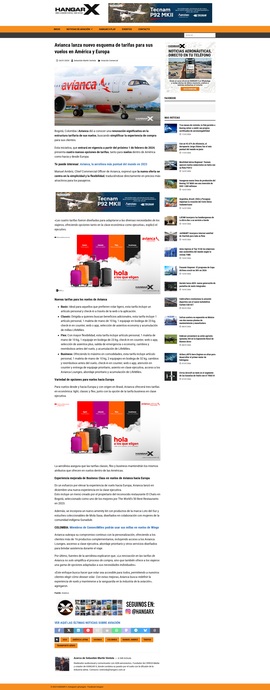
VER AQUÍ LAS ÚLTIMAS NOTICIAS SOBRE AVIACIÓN (87, 623)
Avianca (98, 640)
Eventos (127, 29)
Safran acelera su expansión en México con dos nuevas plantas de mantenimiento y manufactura (196, 320)
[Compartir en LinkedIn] (78, 630)
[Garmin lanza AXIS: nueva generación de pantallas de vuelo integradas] (171, 286)
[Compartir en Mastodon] (126, 630)
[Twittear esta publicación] (69, 630)
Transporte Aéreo (66, 646)
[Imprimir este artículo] (107, 630)
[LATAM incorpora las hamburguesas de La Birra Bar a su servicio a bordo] (171, 220)
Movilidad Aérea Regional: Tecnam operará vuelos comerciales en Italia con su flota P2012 (197, 165)
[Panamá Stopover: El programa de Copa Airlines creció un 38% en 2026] (171, 270)
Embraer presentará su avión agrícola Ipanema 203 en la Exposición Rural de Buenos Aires (196, 339)
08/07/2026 (186, 327)
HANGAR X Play (107, 29)
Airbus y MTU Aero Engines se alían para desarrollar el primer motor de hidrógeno (197, 357)
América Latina (80, 640)
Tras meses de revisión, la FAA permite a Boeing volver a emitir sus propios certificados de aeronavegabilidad (197, 128)
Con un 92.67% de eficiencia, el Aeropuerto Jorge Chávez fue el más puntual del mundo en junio (195, 146)
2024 (65, 640)
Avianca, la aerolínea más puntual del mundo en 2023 (113, 164)
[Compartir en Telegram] (135, 630)
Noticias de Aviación (78, 29)
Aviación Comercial (109, 60)
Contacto (144, 29)
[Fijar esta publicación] (88, 630)
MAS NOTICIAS (172, 117)
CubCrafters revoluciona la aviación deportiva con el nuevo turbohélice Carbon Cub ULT (195, 302)
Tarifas (147, 640)
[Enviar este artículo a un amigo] (97, 630)
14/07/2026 (186, 224)
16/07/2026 (186, 171)
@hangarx (81, 687)
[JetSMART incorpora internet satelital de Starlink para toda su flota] (171, 236)
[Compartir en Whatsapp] (116, 630)
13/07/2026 (186, 258)
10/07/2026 (186, 290)
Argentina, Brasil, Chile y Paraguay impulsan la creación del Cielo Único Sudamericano (195, 202)
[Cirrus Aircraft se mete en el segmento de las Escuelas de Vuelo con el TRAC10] (171, 376)
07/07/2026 (186, 363)
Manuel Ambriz (130, 640)
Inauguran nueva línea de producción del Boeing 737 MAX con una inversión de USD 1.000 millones (197, 183)
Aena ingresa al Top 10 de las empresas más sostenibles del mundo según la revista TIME (197, 252)
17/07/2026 (186, 134)
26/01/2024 (64, 60)
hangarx (99, 687)
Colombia (112, 640)
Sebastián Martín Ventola (85, 60)
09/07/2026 (186, 308)
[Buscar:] (199, 35)
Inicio (57, 29)
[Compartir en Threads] (155, 630)
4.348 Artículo (124, 658)
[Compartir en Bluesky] (145, 630)
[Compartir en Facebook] (59, 630)
